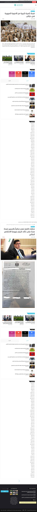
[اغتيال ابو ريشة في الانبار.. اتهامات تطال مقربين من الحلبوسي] (32, 107)
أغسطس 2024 (32, 156)
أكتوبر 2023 (32, 171)
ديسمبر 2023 (32, 168)
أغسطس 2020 (32, 202)
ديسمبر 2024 (32, 150)
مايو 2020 (32, 206)
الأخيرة (10, 80)
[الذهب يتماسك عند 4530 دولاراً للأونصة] (11, 494)
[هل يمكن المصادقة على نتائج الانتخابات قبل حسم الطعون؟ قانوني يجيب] (32, 98)
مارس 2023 (32, 175)
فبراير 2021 (32, 193)
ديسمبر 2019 (32, 214)
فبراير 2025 (32, 147)
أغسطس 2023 (32, 174)
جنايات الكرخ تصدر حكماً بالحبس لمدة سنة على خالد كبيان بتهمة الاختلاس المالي (30, 63)
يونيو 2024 (32, 159)
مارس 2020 (32, 209)
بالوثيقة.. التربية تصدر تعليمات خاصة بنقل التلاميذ (22, 88)
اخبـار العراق (32, 11)
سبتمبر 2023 (32, 172)
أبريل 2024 (32, 162)
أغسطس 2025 (32, 138)
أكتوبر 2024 (32, 153)
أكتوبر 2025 (32, 135)
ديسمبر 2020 (32, 196)
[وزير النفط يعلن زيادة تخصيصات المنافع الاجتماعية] (32, 111)
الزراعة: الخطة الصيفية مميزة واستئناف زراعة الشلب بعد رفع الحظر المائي (7, 63)
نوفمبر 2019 (32, 215)
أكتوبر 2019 (32, 217)
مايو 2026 (32, 125)
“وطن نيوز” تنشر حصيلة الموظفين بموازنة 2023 (22, 114)
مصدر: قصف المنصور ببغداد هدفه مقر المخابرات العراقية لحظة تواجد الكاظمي (17, 84)
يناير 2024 (32, 166)
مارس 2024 (32, 163)
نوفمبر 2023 (32, 169)
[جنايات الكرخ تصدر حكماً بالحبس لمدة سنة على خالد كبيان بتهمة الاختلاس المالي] (30, 58)
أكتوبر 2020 (32, 199)
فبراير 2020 (32, 211)
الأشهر (27, 80)
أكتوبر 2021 (32, 181)
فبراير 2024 (32, 165)
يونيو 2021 (32, 187)
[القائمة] (35, 5)
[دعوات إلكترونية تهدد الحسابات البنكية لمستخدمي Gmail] (11, 492)
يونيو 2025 (32, 141)
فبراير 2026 (32, 129)
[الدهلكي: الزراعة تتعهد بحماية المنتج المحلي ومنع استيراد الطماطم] (16, 494)
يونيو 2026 (32, 123)
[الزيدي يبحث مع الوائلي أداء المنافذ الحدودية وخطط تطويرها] (18, 58)
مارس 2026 (32, 128)
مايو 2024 (32, 160)
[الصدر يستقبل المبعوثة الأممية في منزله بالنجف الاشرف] (32, 103)
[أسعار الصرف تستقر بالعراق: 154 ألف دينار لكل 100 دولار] (14, 494)
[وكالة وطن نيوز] (18, 5)
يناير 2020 (32, 212)
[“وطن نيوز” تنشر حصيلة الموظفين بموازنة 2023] (32, 115)
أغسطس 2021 (32, 184)
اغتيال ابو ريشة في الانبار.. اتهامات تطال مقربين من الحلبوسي (20, 105)
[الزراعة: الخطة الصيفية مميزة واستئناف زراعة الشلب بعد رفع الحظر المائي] (7, 58)
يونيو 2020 (32, 205)
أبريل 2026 (32, 126)
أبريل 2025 (32, 144)
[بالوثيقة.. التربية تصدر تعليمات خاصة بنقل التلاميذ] (32, 90)
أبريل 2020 (32, 208)
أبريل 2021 (32, 190)
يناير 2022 (32, 178)
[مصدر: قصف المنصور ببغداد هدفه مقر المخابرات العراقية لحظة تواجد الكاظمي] (32, 85)
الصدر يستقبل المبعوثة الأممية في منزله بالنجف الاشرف (20, 101)
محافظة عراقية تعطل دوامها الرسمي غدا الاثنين (22, 92)
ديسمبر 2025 (32, 132)
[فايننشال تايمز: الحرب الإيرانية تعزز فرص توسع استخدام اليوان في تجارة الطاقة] (14, 492)
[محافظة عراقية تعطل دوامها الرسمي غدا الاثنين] (32, 94)
